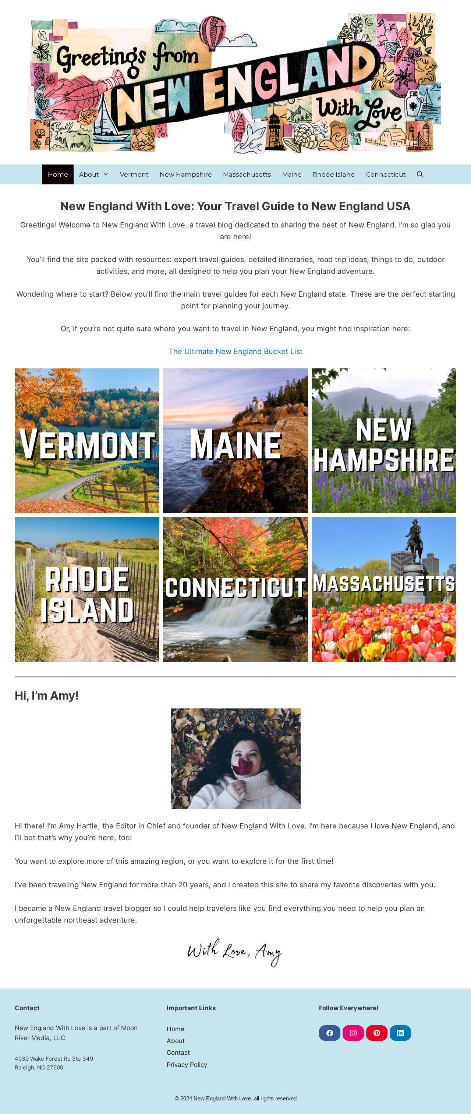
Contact (178, 1052)
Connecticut (386, 174)
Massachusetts (247, 174)
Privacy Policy (187, 1064)
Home (58, 174)
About (89, 174)
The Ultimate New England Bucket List (235, 351)
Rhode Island (334, 174)
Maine (292, 174)
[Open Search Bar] (420, 174)
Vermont (134, 174)
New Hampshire (186, 174)
